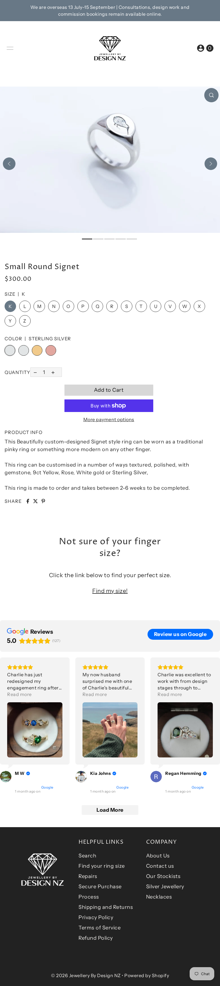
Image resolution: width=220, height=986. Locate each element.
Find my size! (110, 590)
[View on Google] (5, 776)
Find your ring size (101, 866)
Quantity (17, 372)
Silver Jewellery (165, 886)
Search (87, 856)
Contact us (160, 866)
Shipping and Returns (105, 907)
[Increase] (53, 372)
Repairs (87, 876)
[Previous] (9, 163)
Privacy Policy (95, 917)
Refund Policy (95, 938)
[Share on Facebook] (27, 501)
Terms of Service (99, 928)
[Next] (211, 163)
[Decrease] (35, 372)
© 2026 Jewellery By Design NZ (86, 975)
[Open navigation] (10, 48)
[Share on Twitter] (35, 501)
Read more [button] (19, 694)
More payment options (108, 419)
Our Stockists (163, 876)
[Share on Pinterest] (43, 501)
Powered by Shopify (146, 975)
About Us (158, 856)
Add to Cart (109, 390)
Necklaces (159, 897)
